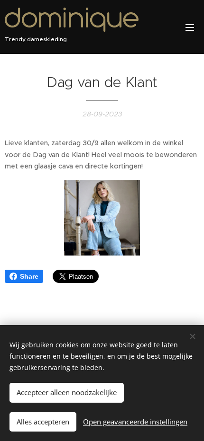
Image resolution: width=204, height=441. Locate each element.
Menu (189, 27)
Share (29, 276)
